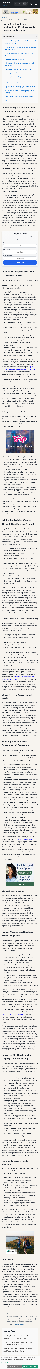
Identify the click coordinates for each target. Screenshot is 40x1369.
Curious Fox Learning (20, 1324)
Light (16, 4)
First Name (6, 243)
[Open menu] (36, 4)
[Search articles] (31, 4)
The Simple (6, 3)
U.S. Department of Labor (23, 839)
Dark (20, 4)
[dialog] (20, 1362)
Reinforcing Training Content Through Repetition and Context (20, 64)
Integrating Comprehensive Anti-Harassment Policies (19, 54)
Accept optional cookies (30, 1366)
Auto (24, 4)
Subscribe (20, 262)
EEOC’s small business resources (13, 1014)
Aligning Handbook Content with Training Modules (20, 73)
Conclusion (8, 100)
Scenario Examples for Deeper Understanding (18, 69)
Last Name (6, 249)
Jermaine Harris (14, 1314)
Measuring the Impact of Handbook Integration (19, 96)
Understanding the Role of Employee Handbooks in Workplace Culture (21, 48)
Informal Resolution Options (14, 83)
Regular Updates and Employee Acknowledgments (20, 87)
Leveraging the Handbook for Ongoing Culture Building (19, 92)
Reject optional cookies (14, 1366)
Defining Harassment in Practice (15, 59)
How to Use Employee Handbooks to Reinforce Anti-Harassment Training (20, 42)
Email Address (7, 255)
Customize (4, 1362)
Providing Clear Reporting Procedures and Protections (18, 78)
